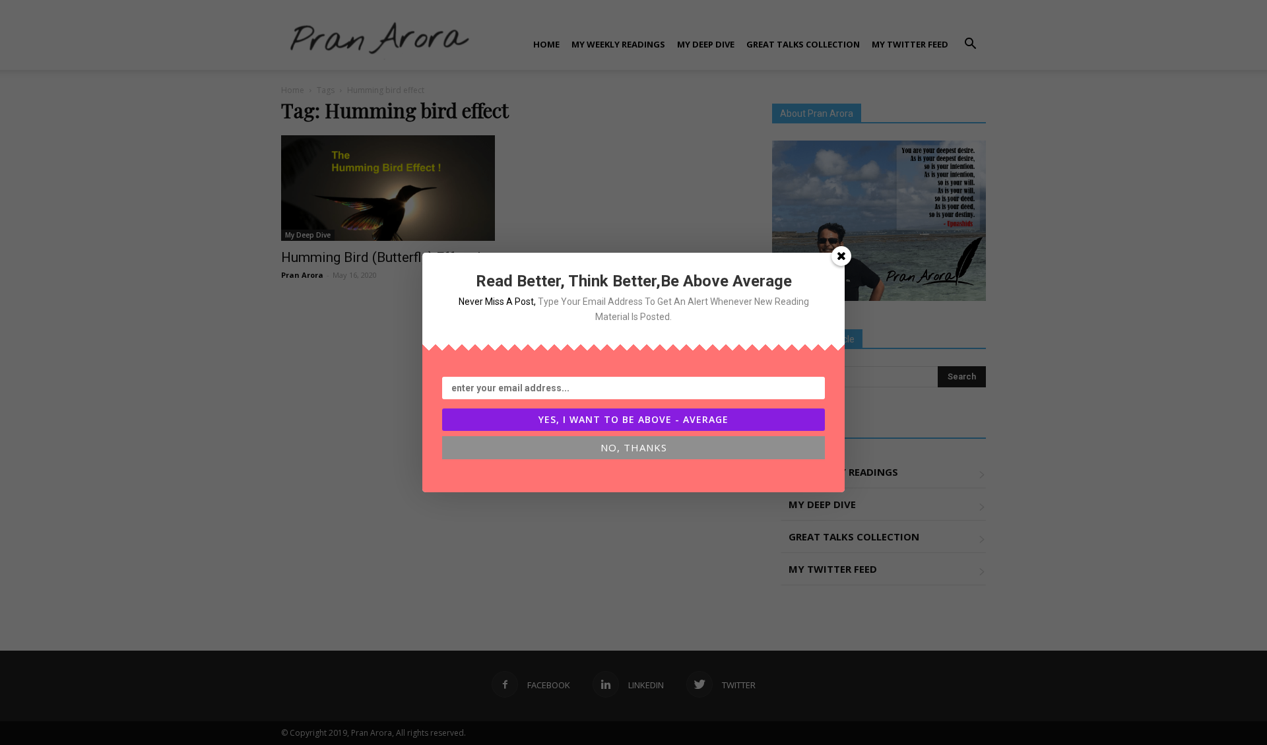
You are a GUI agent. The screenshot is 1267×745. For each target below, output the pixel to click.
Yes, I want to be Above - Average (633, 419)
